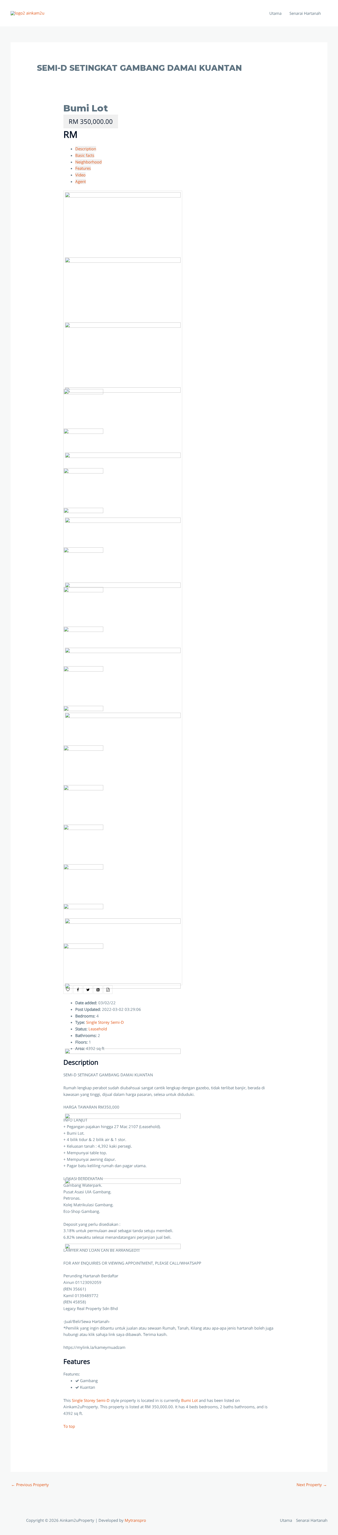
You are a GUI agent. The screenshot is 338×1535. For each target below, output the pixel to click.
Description (85, 148)
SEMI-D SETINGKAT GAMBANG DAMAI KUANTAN (139, 68)
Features (83, 168)
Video (80, 174)
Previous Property (30, 1484)
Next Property (312, 1484)
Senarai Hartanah (305, 13)
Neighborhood (88, 162)
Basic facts (84, 155)
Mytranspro (136, 1520)
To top (69, 1426)
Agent (80, 181)
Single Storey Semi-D (91, 1400)
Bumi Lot (85, 108)
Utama (275, 13)
